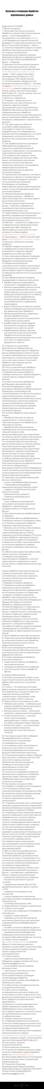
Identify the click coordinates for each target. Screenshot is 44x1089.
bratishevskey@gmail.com (16, 942)
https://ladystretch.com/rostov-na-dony (18, 72)
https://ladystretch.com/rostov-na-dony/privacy (22, 1035)
